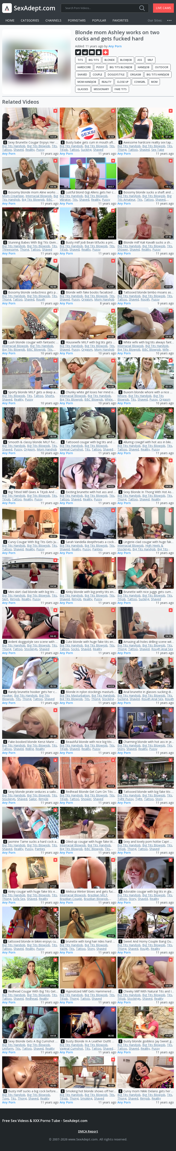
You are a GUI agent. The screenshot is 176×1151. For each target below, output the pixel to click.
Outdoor (161, 67)
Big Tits (94, 60)
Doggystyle (116, 74)
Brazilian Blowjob (96, 899)
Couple (97, 74)
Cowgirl (140, 82)
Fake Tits (121, 89)
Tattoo (7, 150)
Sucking (86, 150)
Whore (122, 396)
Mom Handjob (86, 82)
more (170, 20)
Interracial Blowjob (39, 196)
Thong (121, 150)
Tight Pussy (125, 799)
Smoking (86, 1098)
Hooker (7, 695)
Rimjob (15, 599)
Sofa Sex (19, 899)
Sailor (33, 799)
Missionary (101, 89)
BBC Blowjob (36, 349)
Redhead (31, 999)
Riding (29, 749)
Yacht (63, 949)
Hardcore (84, 67)
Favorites (120, 20)
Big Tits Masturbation (75, 695)
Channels (53, 20)
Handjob (143, 67)
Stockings (31, 649)
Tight (138, 799)
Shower (122, 249)
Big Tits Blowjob (121, 67)
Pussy (100, 67)
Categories (30, 20)
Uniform (8, 1048)
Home (9, 20)
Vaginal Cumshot (71, 449)
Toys (5, 1098)
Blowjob (126, 60)
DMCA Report (88, 1131)
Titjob (64, 150)
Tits (80, 60)
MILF (150, 60)
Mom (154, 82)
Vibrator (65, 199)
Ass (139, 60)
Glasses (82, 89)
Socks (75, 649)
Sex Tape (157, 150)
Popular (99, 20)
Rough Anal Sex (162, 649)
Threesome (10, 249)
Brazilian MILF (97, 895)
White (109, 399)
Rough (40, 299)
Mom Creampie (13, 196)
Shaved (82, 74)
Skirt (5, 599)
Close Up (123, 82)
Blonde (110, 60)
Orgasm (135, 74)
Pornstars (77, 20)
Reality (106, 82)
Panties (97, 549)
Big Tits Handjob (158, 74)
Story (121, 749)
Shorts (49, 396)
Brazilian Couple (71, 899)
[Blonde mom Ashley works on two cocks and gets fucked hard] (36, 61)
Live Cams (163, 8)
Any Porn (115, 46)
